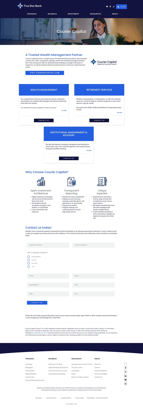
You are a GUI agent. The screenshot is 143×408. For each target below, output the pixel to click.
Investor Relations (100, 371)
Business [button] (52, 14)
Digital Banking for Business (58, 367)
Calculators (75, 371)
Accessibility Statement (66, 397)
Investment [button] (73, 14)
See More (64, 110)
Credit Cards (29, 377)
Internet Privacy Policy (51, 397)
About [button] (115, 14)
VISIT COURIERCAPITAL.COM (47, 73)
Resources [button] (95, 14)
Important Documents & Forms (82, 364)
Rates (74, 374)
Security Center (77, 367)
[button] (44, 110)
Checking (28, 364)
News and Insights (100, 374)
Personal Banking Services (34, 380)
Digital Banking (30, 374)
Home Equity (29, 371)
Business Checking (55, 364)
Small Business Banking (57, 374)
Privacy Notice (39, 397)
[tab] (44, 110)
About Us (97, 364)
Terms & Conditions (79, 397)
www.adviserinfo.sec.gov (38, 333)
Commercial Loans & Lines (58, 371)
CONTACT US (44, 120)
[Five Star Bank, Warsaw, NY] (71, 5)
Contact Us (98, 377)
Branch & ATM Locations (80, 377)
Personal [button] (32, 14)
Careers (97, 367)
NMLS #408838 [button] (90, 397)
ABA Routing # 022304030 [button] (102, 397)
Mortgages (29, 367)
